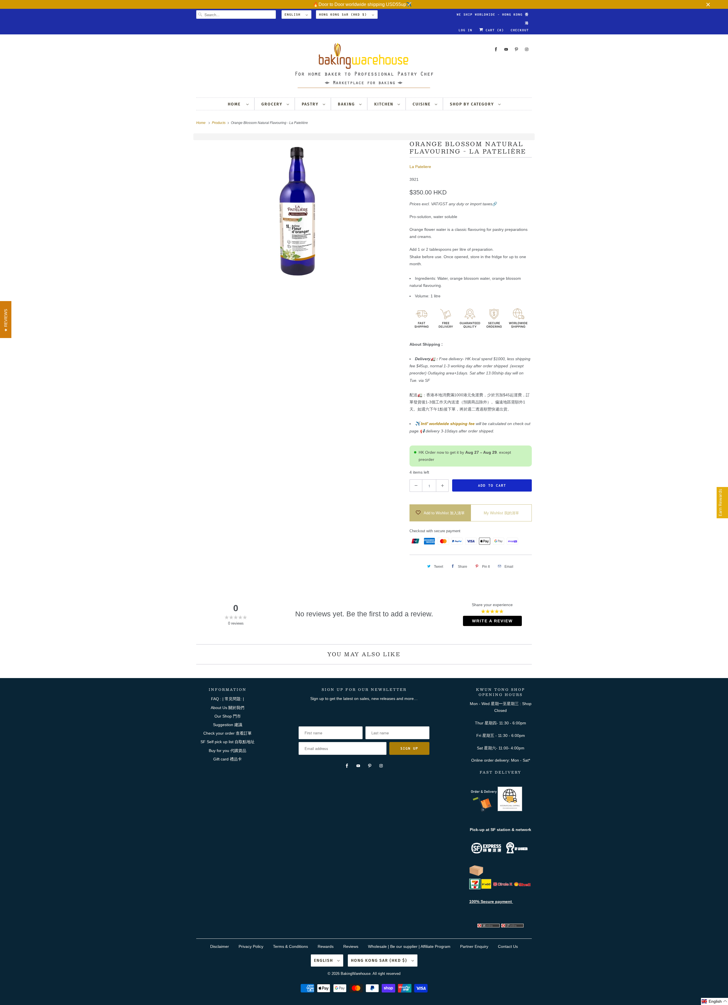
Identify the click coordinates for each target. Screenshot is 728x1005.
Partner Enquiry (474, 946)
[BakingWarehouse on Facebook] (496, 49)
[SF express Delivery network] (476, 875)
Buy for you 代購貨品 (227, 750)
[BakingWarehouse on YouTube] (506, 49)
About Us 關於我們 (227, 707)
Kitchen (384, 104)
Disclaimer (219, 946)
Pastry (311, 104)
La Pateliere (420, 166)
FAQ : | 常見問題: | (227, 699)
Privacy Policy (251, 946)
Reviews (350, 946)
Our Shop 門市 (227, 716)
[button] (714, 1001)
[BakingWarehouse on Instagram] (526, 49)
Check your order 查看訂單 (227, 733)
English (294, 14)
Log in (465, 30)
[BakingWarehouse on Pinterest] (516, 49)
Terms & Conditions (290, 946)
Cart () (493, 30)
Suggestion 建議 (227, 724)
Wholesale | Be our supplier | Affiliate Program (409, 946)
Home (235, 104)
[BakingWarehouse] (364, 67)
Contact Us (508, 946)
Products (219, 123)
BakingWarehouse (356, 973)
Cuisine (422, 104)
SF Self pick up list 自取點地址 (227, 741)
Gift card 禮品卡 (227, 759)
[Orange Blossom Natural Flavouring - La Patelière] (300, 211)
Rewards (326, 946)
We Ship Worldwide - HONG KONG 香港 (493, 16)
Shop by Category (472, 104)
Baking (347, 104)
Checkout (520, 30)
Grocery (272, 104)
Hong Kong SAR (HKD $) (344, 14)
